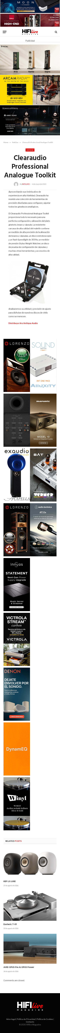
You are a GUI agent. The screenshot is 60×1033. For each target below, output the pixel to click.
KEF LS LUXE (9, 881)
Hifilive (26, 184)
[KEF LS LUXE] (30, 863)
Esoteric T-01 (10, 924)
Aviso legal (11, 1019)
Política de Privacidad (26, 1019)
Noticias (30, 150)
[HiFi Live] (30, 31)
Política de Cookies (45, 1019)
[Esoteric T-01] (30, 906)
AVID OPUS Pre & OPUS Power (18, 967)
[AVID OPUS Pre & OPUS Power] (30, 949)
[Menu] (4, 32)
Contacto (30, 1022)
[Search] (55, 32)
